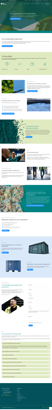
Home (2, 31)
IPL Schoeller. (13, 407)
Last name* (30, 289)
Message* (29, 316)
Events (41, 0)
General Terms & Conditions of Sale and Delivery (21, 398)
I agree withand (35, 322)
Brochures (33, 0)
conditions (39, 322)
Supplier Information (20, 396)
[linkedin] (50, 0)
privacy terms (35, 322)
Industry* (29, 306)
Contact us (18, 400)
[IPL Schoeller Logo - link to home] (4, 3)
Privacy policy (48, 407)
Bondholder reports (46, 0)
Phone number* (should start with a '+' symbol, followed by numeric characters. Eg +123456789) (38, 311)
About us (18, 390)
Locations (29, 0)
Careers (26, 0)
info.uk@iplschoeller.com (13, 0)
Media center (37, 0)
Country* (29, 293)
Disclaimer (43, 407)
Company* (30, 302)
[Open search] (50, 3)
